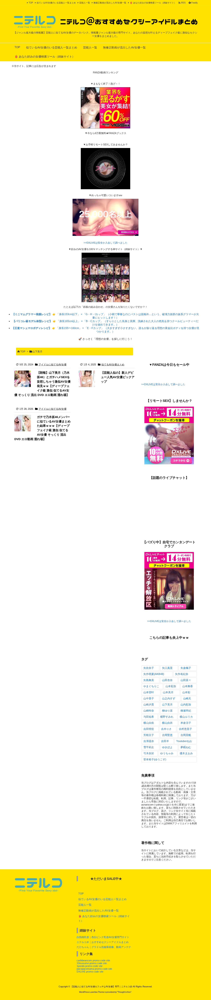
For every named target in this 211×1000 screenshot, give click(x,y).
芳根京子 (148, 735)
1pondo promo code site (90, 966)
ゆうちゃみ (166, 753)
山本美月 (168, 692)
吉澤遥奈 (148, 741)
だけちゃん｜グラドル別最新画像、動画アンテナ (104, 947)
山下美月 (167, 704)
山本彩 (186, 692)
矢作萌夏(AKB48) (153, 674)
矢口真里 (167, 668)
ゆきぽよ (167, 747)
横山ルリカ (186, 716)
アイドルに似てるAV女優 (52, 364)
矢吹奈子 (148, 668)
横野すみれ (166, 716)
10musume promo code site (92, 963)
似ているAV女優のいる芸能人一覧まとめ (56, 2)
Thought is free (124, 992)
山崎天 (187, 698)
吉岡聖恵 (167, 735)
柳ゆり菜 (167, 710)
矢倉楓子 (186, 668)
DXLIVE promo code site (90, 971)
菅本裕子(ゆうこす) (154, 759)
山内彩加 (186, 704)
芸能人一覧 (84, 2)
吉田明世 (148, 729)
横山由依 (148, 722)
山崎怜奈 (148, 710)
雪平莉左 (148, 747)
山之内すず (168, 698)
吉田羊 (165, 741)
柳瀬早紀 (186, 710)
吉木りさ (166, 729)
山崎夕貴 (148, 704)
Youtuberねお (184, 741)
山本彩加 (171, 686)
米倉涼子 (186, 722)
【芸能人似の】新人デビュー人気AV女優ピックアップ (118, 377)
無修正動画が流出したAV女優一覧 (109, 2)
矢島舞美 (148, 680)
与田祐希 (148, 716)
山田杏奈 (167, 680)
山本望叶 (148, 692)
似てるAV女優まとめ (112, 364)
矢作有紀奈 (181, 674)
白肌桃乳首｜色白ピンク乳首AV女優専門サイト (103, 937)
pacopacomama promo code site (94, 968)
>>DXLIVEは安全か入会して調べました (105, 242)
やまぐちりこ (151, 686)
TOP (31, 2)
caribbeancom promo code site (93, 960)
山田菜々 (186, 680)
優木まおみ (186, 753)
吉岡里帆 (186, 735)
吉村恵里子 (185, 729)
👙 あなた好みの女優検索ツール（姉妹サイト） (153, 2)
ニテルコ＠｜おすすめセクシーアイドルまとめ (103, 942)
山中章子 (148, 698)
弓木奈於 (148, 753)
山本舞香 (187, 686)
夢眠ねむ (186, 747)
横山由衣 (167, 722)
